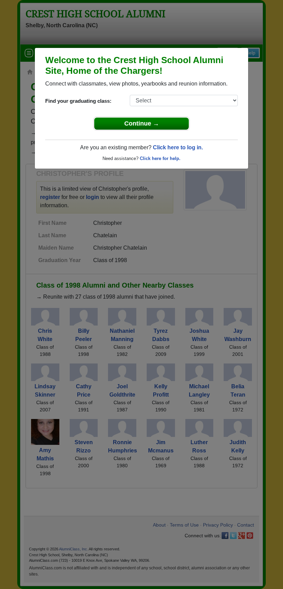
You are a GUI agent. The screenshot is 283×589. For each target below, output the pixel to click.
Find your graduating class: (78, 101)
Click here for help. (160, 158)
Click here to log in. (178, 147)
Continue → (141, 123)
